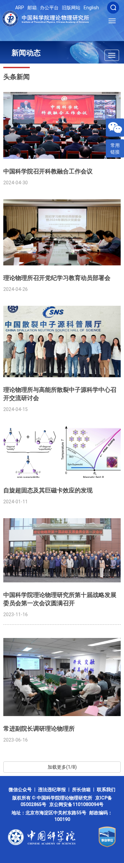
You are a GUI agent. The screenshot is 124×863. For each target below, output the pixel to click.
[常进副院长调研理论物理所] (62, 677)
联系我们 (106, 789)
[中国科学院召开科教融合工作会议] (62, 125)
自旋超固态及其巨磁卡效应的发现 (48, 490)
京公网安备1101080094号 (76, 804)
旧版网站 (71, 7)
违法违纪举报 (52, 789)
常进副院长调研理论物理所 (39, 728)
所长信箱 (81, 789)
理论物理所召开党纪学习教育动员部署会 (56, 277)
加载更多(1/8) (62, 767)
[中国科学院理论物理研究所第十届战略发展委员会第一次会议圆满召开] (62, 550)
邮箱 (32, 7)
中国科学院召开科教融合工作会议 (48, 171)
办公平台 (49, 7)
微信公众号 (20, 789)
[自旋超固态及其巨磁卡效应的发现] (62, 452)
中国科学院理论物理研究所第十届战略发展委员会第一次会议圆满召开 (59, 599)
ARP (19, 7)
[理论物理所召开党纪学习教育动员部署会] (62, 232)
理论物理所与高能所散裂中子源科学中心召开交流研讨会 (59, 393)
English (91, 7)
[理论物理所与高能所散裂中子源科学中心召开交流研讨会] (62, 341)
